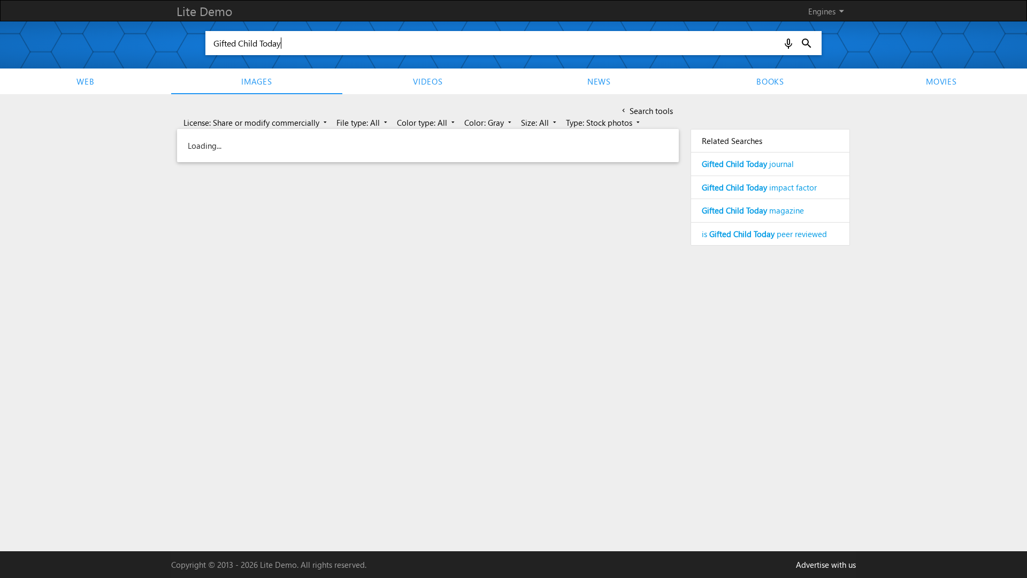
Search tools (646, 110)
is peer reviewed (764, 234)
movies (941, 81)
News (599, 81)
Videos (428, 81)
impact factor (759, 187)
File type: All (362, 122)
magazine (753, 210)
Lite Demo (204, 11)
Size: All (539, 122)
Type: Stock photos (604, 122)
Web (85, 81)
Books (770, 81)
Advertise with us (826, 564)
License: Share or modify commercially (256, 122)
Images (256, 81)
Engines (828, 11)
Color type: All (427, 122)
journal (748, 163)
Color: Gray (489, 122)
